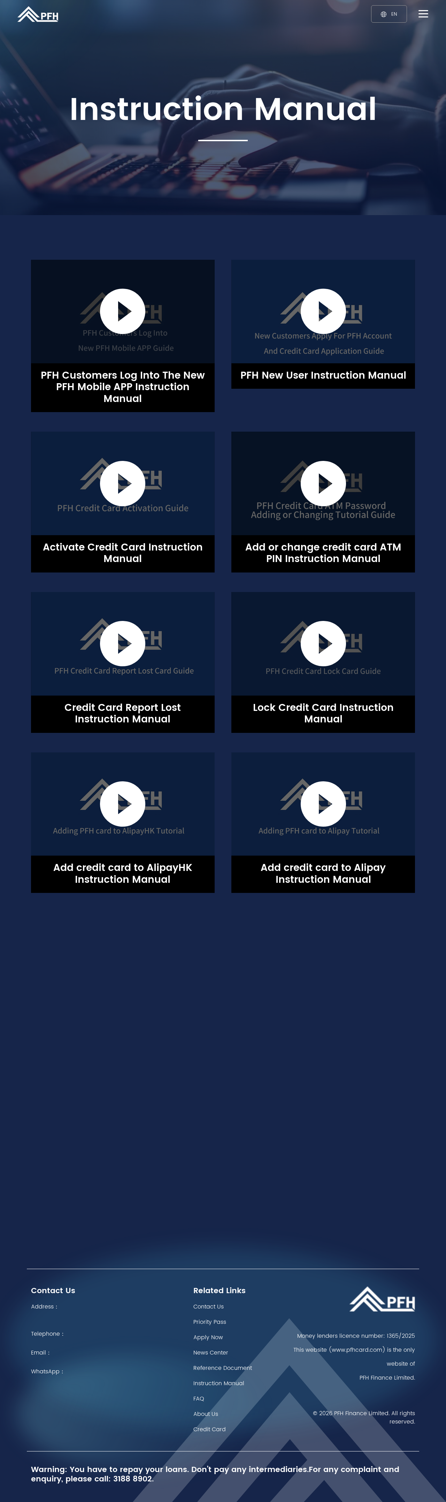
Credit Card (209, 1429)
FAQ (198, 1399)
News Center (210, 1353)
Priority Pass (209, 1322)
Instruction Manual (218, 1383)
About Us (205, 1414)
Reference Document (222, 1368)
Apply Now (208, 1337)
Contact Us (208, 1307)
